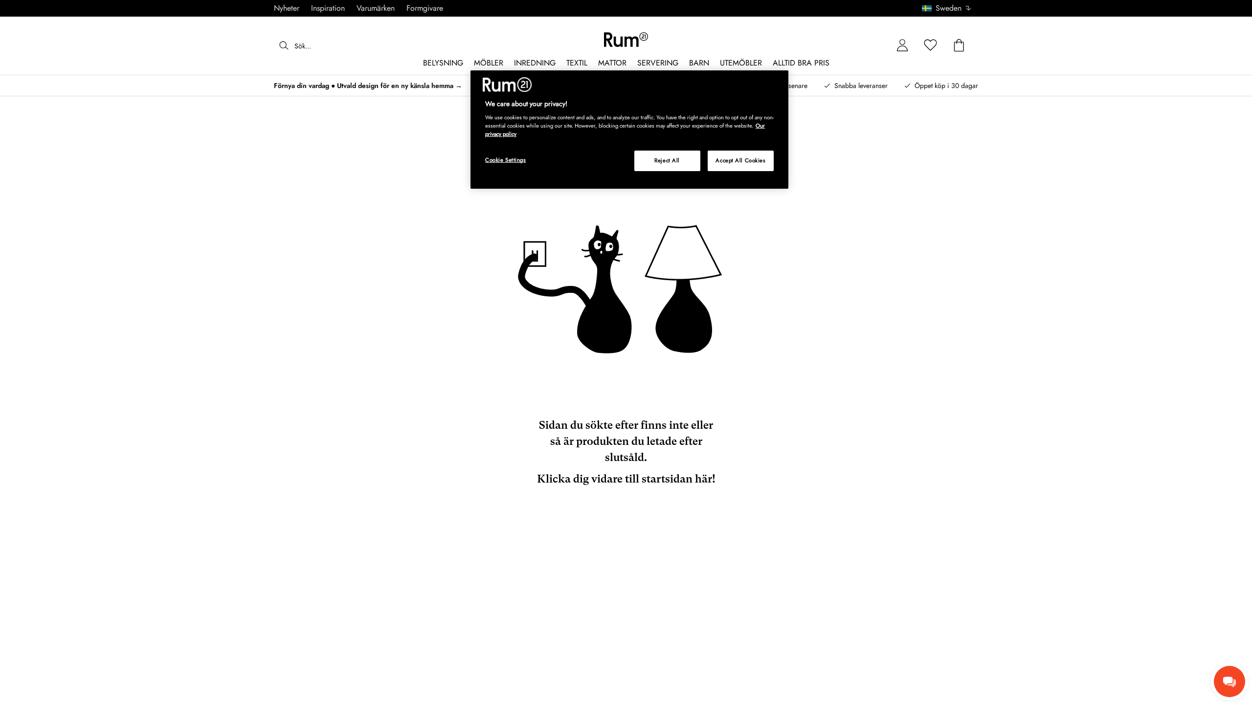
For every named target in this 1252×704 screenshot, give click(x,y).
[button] (950, 8)
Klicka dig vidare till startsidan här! (626, 479)
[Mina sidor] (902, 45)
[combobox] (947, 8)
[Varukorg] (959, 45)
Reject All (667, 160)
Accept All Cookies (740, 160)
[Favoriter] (930, 45)
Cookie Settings (505, 160)
